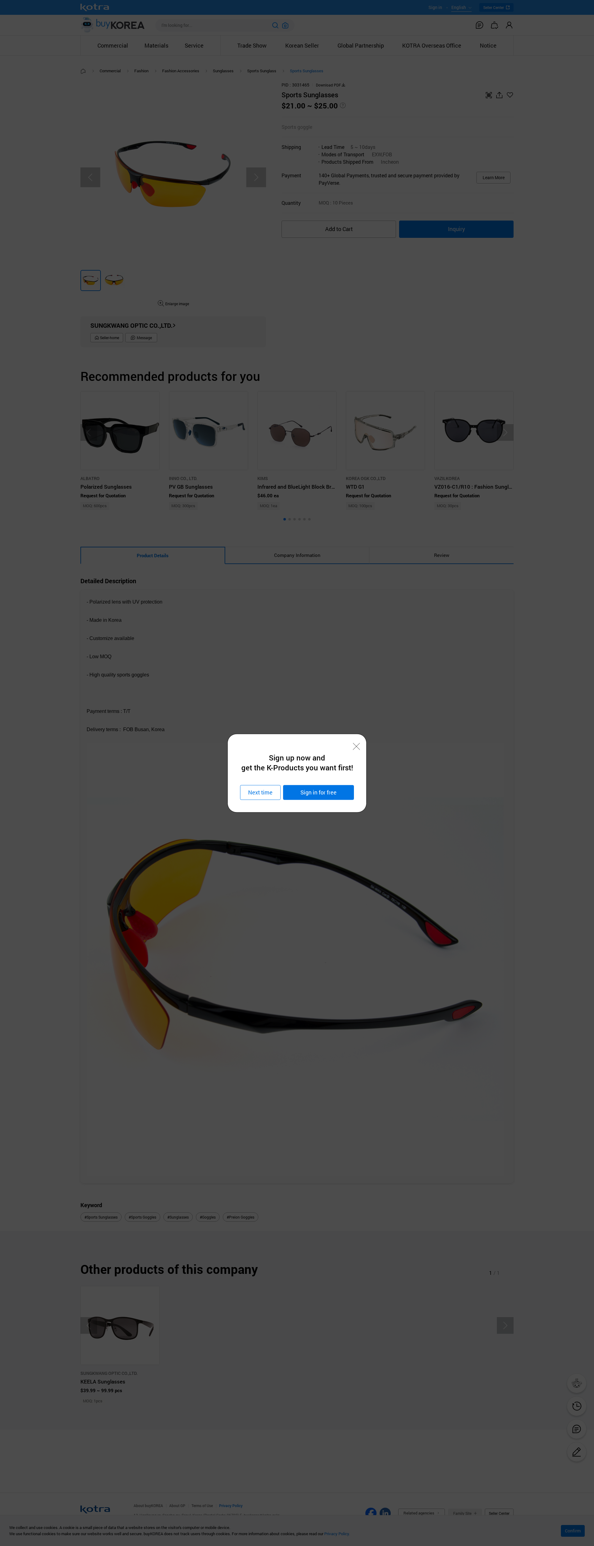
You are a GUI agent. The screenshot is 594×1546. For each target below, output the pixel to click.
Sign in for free (318, 792)
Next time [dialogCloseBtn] (260, 792)
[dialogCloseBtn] (356, 746)
